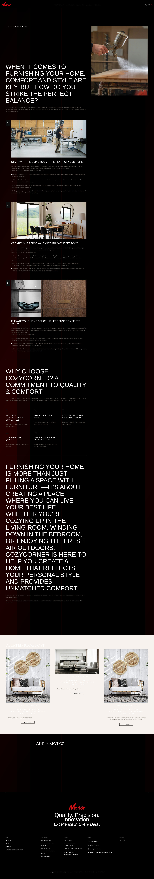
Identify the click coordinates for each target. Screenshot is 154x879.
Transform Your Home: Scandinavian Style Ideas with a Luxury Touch (27, 711)
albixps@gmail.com (20, 26)
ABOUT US (89, 5)
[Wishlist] (149, 5)
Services (66, 837)
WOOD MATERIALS (59, 5)
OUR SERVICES (80, 5)
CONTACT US (97, 5)
